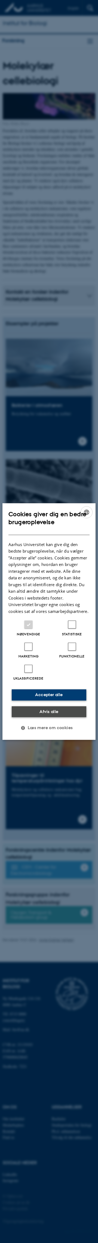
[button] (49, 728)
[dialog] (49, 621)
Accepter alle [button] (49, 694)
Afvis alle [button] (48, 711)
